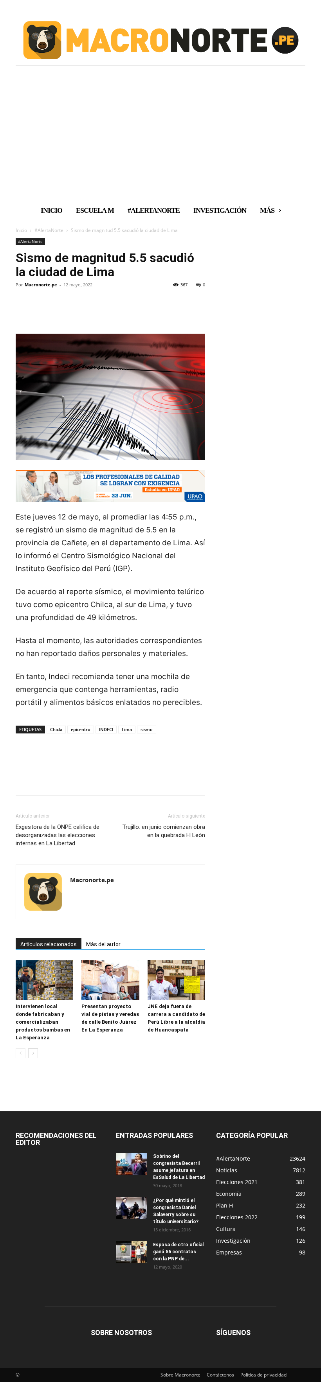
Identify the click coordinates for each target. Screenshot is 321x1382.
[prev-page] (20, 1053)
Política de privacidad (263, 1374)
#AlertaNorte (48, 230)
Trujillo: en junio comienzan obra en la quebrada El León (163, 831)
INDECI (106, 729)
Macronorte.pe (41, 285)
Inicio (21, 230)
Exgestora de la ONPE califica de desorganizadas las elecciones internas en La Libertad (57, 835)
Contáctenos (220, 1374)
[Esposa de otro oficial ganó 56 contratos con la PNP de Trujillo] (131, 1252)
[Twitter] (41, 311)
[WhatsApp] (77, 311)
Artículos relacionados (48, 944)
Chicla (56, 729)
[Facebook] (23, 311)
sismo (147, 729)
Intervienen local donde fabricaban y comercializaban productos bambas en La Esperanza (43, 1022)
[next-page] (33, 1053)
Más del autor (103, 944)
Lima (127, 729)
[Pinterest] (59, 311)
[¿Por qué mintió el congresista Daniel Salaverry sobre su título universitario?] (131, 1208)
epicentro (80, 729)
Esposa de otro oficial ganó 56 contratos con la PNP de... (178, 1252)
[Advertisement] (160, 142)
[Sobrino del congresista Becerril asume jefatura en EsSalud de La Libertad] (131, 1164)
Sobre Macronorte (180, 1374)
